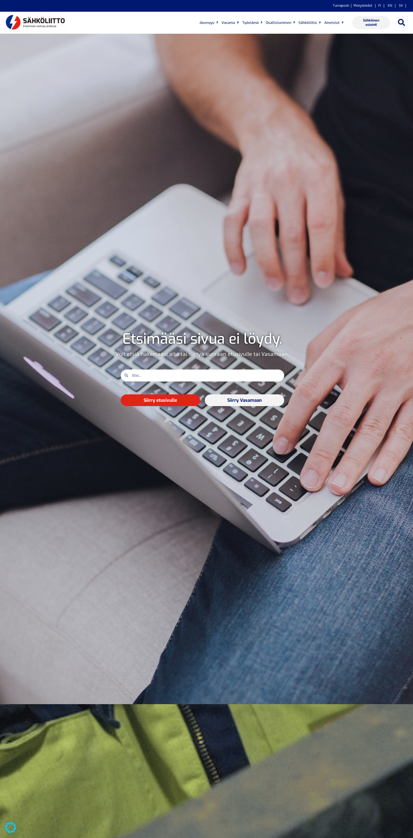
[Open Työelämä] (261, 23)
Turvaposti (341, 5)
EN (389, 5)
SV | (402, 5)
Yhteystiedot (362, 5)
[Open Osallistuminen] (294, 23)
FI (379, 5)
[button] (402, 23)
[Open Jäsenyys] (217, 23)
